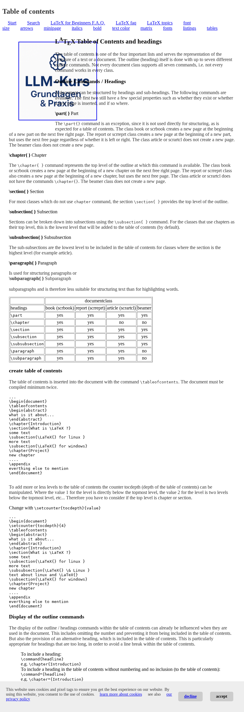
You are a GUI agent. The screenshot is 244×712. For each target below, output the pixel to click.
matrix (146, 28)
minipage (52, 28)
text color (121, 28)
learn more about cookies (121, 694)
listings (189, 28)
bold (97, 28)
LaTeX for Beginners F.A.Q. (78, 22)
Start (12, 22)
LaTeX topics (160, 22)
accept (221, 696)
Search (33, 22)
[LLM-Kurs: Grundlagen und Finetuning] (57, 118)
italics (77, 28)
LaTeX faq (126, 22)
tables (212, 28)
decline (190, 696)
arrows (26, 28)
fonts (167, 28)
